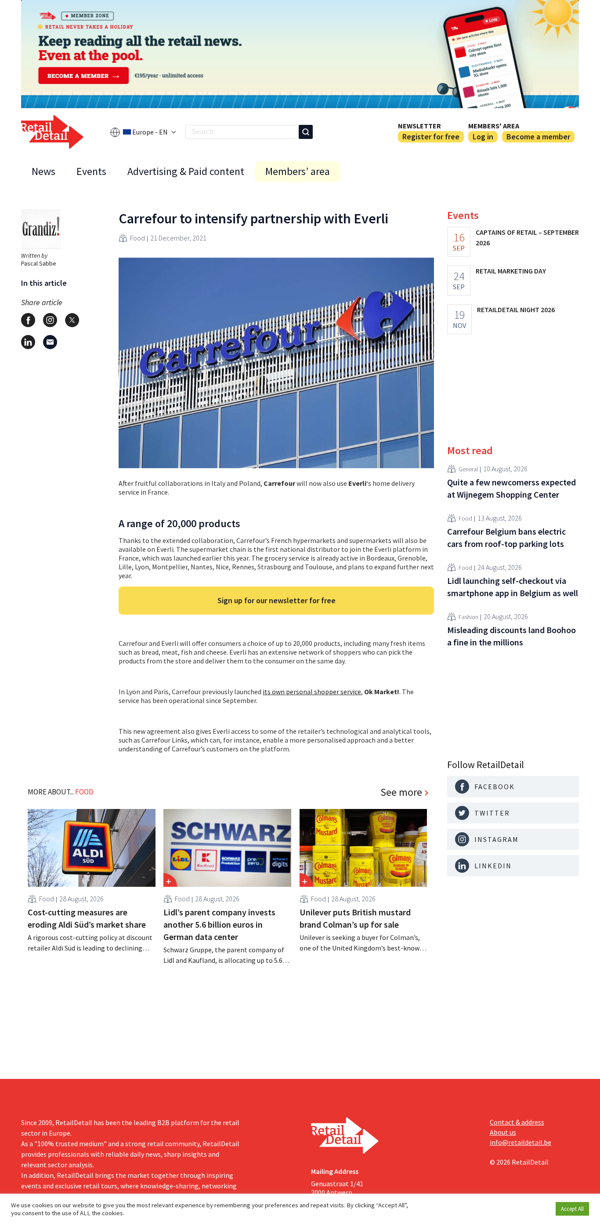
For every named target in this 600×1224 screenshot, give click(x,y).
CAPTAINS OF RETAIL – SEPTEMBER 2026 (527, 237)
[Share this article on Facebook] (28, 320)
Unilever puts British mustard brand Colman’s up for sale (355, 918)
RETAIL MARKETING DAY (511, 270)
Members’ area (297, 171)
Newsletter (419, 125)
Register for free (430, 136)
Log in (483, 136)
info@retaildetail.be (520, 1142)
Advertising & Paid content (185, 171)
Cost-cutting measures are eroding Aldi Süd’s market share (87, 918)
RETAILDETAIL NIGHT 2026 (516, 309)
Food (137, 237)
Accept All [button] (572, 1209)
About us (503, 1132)
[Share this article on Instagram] (50, 320)
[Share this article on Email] (50, 342)
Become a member (538, 136)
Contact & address (517, 1122)
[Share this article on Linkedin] (28, 342)
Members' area (493, 125)
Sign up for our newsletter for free (276, 600)
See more (401, 792)
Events (91, 171)
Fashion (468, 616)
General (468, 469)
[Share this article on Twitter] (72, 320)
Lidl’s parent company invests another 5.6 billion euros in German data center (219, 924)
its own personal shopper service (312, 691)
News (43, 171)
